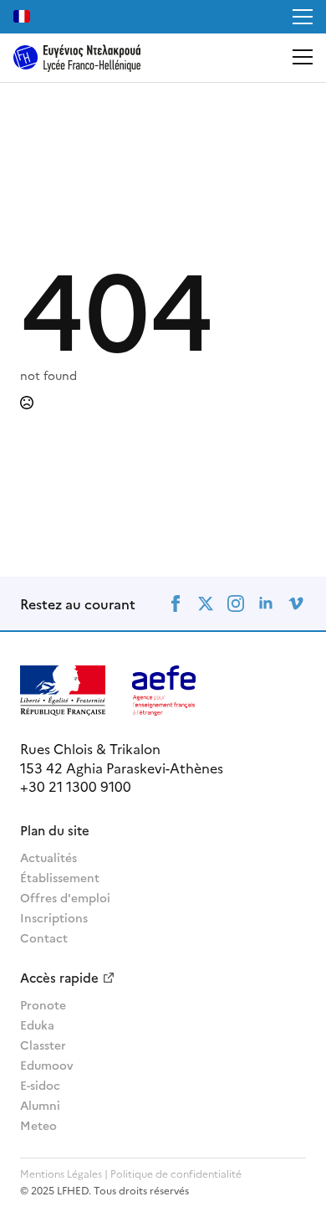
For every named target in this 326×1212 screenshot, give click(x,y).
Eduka (37, 1024)
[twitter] (206, 603)
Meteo (38, 1125)
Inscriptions (54, 917)
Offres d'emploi (65, 897)
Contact (44, 937)
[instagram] (236, 603)
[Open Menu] (303, 17)
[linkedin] (266, 603)
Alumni (40, 1105)
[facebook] (176, 603)
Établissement (59, 877)
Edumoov (47, 1065)
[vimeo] (296, 603)
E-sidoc (40, 1085)
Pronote (43, 1004)
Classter (43, 1044)
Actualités (48, 857)
